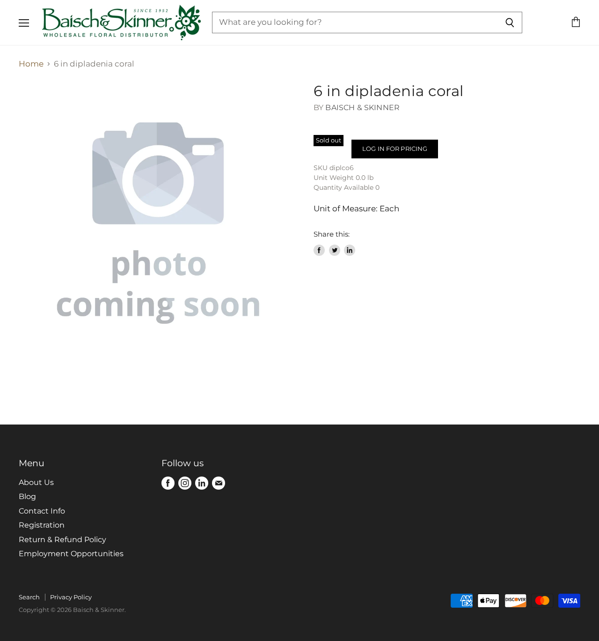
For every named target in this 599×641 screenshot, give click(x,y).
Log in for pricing (394, 148)
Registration (42, 525)
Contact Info (42, 511)
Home (31, 64)
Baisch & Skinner (362, 107)
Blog (27, 496)
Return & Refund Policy (62, 539)
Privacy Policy (71, 597)
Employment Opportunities (71, 553)
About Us (36, 482)
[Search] (509, 22)
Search (29, 597)
